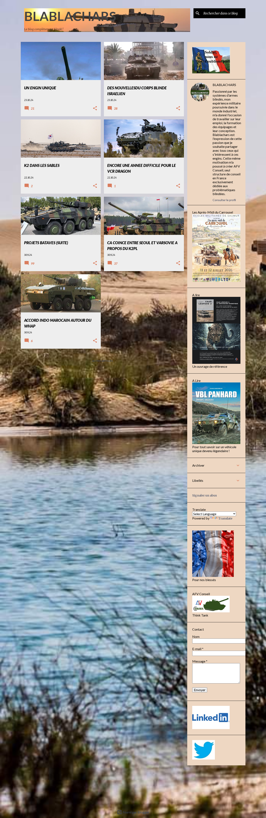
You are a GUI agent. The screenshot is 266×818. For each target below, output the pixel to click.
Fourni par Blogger (135, 812)
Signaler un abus (204, 495)
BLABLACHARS (70, 16)
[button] (94, 108)
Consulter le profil (224, 200)
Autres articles (102, 360)
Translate (225, 518)
